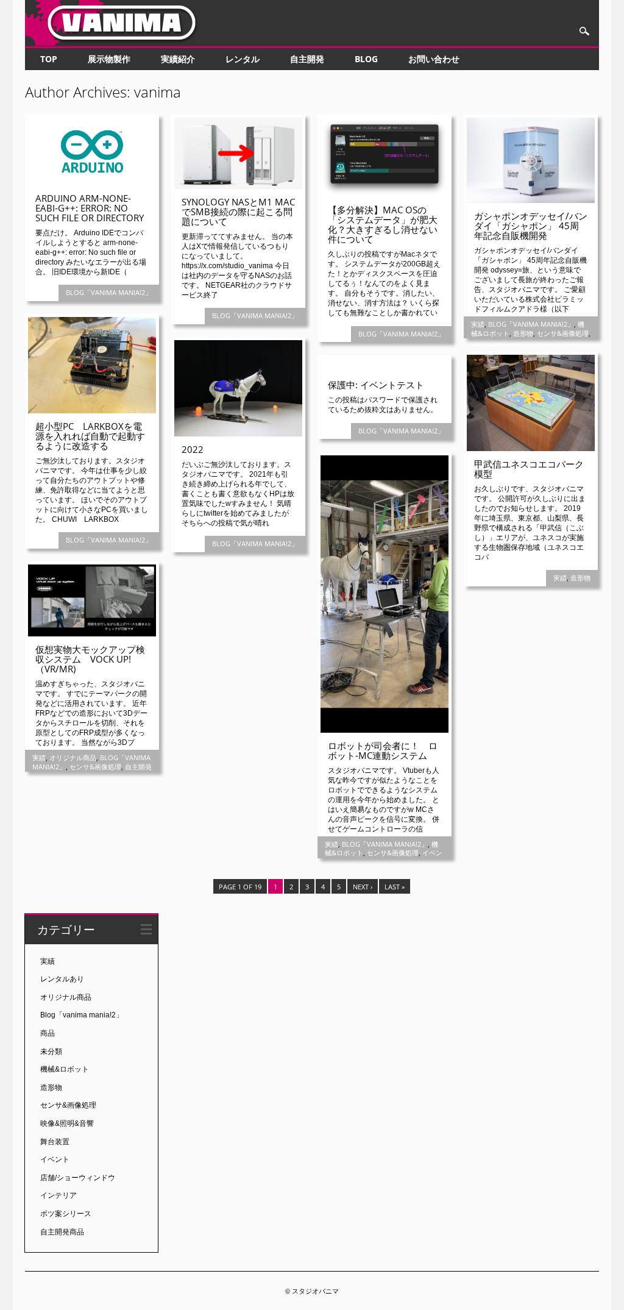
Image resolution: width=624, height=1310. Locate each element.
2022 (193, 449)
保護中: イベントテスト (376, 385)
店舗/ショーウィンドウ (77, 1177)
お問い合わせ (433, 59)
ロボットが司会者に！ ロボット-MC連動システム (383, 750)
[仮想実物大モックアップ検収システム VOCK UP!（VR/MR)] (92, 633)
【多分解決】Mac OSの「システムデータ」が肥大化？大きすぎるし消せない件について (383, 224)
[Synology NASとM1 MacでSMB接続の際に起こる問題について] (238, 186)
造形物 (523, 333)
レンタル (242, 59)
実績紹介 (178, 59)
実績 (477, 324)
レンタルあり (62, 979)
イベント (54, 1159)
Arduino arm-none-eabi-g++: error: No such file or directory (89, 208)
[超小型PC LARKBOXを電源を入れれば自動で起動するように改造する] (92, 410)
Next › (362, 886)
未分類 (51, 1051)
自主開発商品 (62, 1232)
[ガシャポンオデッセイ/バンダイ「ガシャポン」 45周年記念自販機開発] (531, 200)
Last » (395, 886)
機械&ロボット (64, 1069)
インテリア (58, 1195)
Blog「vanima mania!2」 (109, 292)
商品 (47, 1033)
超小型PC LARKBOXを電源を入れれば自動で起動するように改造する (90, 436)
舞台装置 (54, 1141)
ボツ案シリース (65, 1213)
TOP (48, 59)
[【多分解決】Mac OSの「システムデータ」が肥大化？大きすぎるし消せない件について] (384, 194)
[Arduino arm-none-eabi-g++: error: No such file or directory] (92, 182)
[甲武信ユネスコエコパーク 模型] (531, 448)
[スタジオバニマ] (116, 43)
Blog (366, 59)
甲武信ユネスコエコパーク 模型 (533, 469)
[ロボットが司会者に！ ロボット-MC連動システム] (384, 730)
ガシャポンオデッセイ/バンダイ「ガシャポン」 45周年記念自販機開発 (530, 225)
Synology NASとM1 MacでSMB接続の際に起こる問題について (238, 211)
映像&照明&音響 (67, 1123)
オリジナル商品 (72, 757)
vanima (157, 92)
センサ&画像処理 (563, 333)
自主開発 (307, 59)
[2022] (238, 433)
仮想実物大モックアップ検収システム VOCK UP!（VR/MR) (90, 659)
